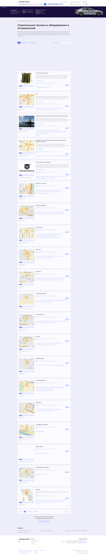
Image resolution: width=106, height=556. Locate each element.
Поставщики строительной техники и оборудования (76, 530)
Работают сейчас (33, 42)
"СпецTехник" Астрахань (43, 162)
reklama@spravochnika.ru (82, 541)
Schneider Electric (41, 380)
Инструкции (42, 550)
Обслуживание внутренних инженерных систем (53, 234)
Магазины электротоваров (50, 365)
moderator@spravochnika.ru (81, 542)
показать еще (38, 503)
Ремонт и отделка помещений (41, 500)
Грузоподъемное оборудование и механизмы (58, 131)
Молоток (38, 249)
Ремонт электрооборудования (41, 344)
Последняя (35, 511)
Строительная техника (58, 108)
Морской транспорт (39, 130)
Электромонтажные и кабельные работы (57, 278)
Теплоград (39, 227)
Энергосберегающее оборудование (42, 193)
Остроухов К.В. (40, 314)
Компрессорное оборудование (51, 300)
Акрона (38, 489)
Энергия (38, 271)
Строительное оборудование (51, 176)
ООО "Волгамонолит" (42, 73)
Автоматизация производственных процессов (44, 390)
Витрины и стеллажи (48, 213)
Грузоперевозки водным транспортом (42, 131)
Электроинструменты (39, 108)
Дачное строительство (61, 500)
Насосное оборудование (40, 256)
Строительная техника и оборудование (43, 87)
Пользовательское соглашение (25, 551)
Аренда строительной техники (41, 474)
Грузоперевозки (56, 130)
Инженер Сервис (41, 205)
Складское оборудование (61, 300)
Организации (65, 1)
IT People (85, 553)
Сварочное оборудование (48, 108)
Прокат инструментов (51, 344)
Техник (38, 336)
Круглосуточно (25, 42)
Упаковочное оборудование (41, 176)
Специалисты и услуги (75, 1)
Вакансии (85, 1)
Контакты (36, 550)
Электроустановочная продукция (58, 213)
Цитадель (39, 402)
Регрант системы (41, 183)
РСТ (37, 94)
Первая (20, 511)
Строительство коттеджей (40, 501)
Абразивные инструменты (40, 257)
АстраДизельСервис (42, 424)
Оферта (35, 553)
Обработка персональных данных (25, 550)
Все (19, 42)
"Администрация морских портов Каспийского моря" (52, 116)
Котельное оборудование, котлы (41, 235)
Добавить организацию (44, 521)
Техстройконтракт (41, 293)
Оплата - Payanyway (23, 553)
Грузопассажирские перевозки (41, 133)
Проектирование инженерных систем (42, 278)
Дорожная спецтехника (61, 176)
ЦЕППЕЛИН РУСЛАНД (42, 467)
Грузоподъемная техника (47, 130)
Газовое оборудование (40, 234)
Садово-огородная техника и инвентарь (50, 109)
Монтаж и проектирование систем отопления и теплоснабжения (47, 237)
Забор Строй (39, 446)
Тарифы (35, 551)
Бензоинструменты (39, 109)
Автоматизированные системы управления (43, 191)
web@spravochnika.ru (83, 540)
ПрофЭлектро (40, 358)
